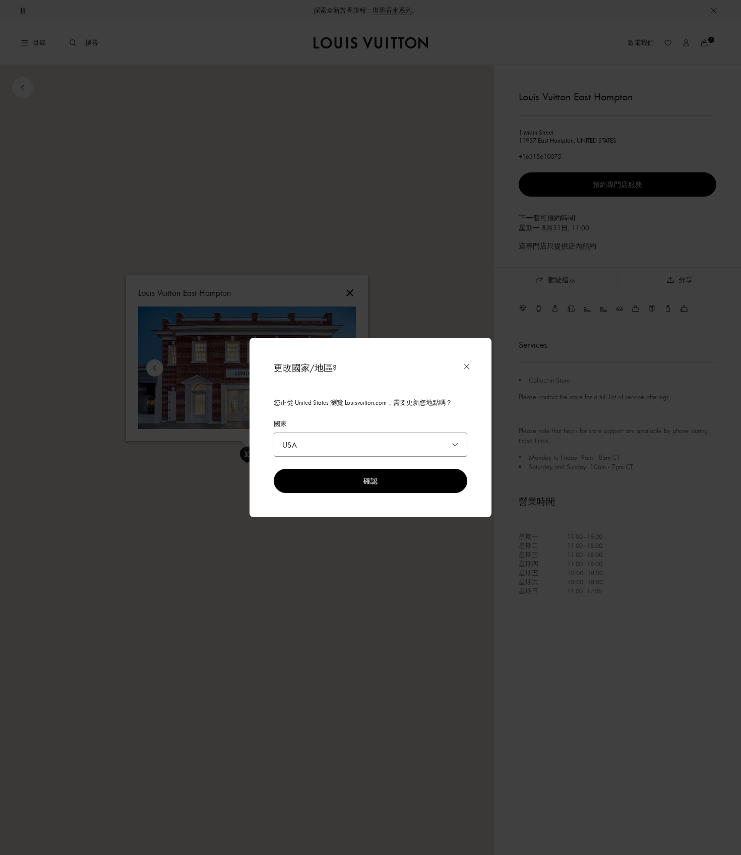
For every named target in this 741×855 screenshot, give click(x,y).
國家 (280, 423)
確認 (370, 480)
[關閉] (466, 366)
